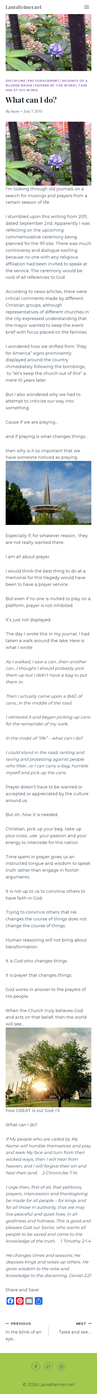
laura (15, 111)
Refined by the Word (55, 85)
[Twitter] (48, 1366)
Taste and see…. (75, 1328)
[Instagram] (61, 1366)
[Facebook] (36, 1366)
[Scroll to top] (85, 1387)
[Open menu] (86, 7)
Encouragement (44, 81)
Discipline (15, 81)
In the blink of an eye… (23, 1332)
